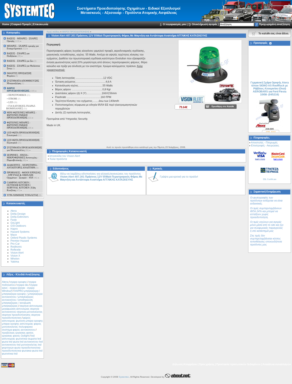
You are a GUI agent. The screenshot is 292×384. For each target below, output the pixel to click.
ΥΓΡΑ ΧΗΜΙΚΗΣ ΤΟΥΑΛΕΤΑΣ (24, 195)
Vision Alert (17, 252)
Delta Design (18, 213)
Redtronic (16, 246)
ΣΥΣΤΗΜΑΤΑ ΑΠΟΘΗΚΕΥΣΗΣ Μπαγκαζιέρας (23, 82)
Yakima (14, 261)
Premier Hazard (19, 240)
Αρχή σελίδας (53, 32)
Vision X (15, 255)
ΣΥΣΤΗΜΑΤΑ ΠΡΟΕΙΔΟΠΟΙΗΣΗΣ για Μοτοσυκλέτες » (24, 148)
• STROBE (13, 98)
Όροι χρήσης (206, 364)
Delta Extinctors (19, 216)
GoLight (15, 222)
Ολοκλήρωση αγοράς (204, 24)
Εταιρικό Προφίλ (21, 24)
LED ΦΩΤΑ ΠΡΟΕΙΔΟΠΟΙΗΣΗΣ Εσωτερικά (23, 133)
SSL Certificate (269, 179)
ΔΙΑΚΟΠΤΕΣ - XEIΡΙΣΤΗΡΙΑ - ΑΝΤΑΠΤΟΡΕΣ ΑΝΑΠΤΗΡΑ (22, 166)
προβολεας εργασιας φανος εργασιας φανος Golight (18, 334)
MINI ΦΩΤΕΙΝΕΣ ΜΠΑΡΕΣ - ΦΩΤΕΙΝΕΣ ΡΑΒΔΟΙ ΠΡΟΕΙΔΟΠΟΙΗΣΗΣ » (22, 115)
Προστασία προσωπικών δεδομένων (238, 364)
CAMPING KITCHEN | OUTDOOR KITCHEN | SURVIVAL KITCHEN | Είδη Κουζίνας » (21, 186)
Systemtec (124, 377)
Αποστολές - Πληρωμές (264, 142)
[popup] (210, 103)
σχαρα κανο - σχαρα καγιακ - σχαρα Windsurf (19, 287)
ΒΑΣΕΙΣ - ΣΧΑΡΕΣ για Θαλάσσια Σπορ (23, 67)
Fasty (13, 219)
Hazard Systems (19, 231)
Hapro (14, 228)
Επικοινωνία (40, 24)
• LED (11, 102)
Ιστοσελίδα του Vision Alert (64, 156)
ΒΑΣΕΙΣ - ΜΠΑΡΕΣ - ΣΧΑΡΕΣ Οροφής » (22, 39)
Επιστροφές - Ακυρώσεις (265, 145)
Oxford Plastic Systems (23, 237)
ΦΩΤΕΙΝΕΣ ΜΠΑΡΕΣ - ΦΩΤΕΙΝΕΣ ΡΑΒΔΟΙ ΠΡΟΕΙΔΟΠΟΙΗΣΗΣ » (20, 125)
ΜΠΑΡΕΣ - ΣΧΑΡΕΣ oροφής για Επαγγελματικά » (23, 47)
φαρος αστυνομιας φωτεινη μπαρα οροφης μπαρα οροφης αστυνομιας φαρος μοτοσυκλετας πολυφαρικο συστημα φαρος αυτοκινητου (22, 323)
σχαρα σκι (22, 284)
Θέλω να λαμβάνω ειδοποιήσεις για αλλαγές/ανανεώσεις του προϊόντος (101, 176)
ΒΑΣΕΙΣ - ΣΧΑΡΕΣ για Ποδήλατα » (18, 54)
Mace (13, 234)
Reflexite (15, 249)
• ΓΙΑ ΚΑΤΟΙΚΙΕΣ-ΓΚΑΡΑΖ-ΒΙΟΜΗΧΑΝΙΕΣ (21, 107)
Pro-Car (15, 243)
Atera (13, 210)
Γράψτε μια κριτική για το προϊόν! (179, 176)
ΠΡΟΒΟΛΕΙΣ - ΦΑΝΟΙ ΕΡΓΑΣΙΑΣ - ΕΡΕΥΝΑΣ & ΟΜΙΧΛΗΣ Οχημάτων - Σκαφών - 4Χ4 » (24, 175)
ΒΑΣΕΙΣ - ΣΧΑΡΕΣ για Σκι (21, 61)
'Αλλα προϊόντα (58, 159)
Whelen (14, 258)
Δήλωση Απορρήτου (184, 364)
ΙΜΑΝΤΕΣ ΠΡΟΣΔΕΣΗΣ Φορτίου (19, 74)
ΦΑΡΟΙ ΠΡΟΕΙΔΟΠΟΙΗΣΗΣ (75, 32)
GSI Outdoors (18, 225)
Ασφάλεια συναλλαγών (277, 364)
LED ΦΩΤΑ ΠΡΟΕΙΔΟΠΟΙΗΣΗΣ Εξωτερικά (23, 141)
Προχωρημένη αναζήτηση (274, 24)
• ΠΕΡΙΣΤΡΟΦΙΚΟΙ (18, 95)
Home (5, 24)
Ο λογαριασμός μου (174, 24)
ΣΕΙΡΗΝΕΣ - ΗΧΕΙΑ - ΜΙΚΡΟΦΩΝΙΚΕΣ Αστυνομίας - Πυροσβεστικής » (22, 157)
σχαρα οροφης (18, 281)
